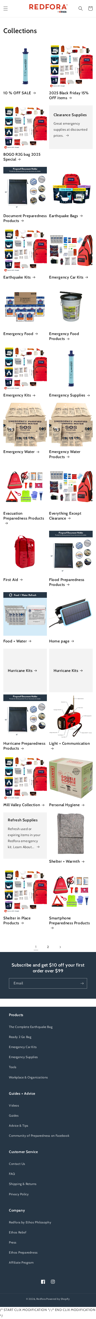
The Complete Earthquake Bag (30, 1027)
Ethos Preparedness (23, 1252)
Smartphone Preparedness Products (69, 920)
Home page (59, 641)
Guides (14, 1115)
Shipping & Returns (23, 1184)
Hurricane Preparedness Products (24, 746)
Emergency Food (18, 333)
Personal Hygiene (64, 805)
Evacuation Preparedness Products (23, 515)
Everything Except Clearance (65, 515)
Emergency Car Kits (66, 277)
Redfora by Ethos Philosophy (30, 1222)
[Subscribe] (82, 983)
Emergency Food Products (64, 336)
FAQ (12, 1174)
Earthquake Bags (63, 216)
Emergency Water (19, 451)
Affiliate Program (21, 1262)
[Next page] (60, 947)
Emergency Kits (17, 395)
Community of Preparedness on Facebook (39, 1136)
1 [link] (36, 947)
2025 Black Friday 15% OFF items (69, 95)
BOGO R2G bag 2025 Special (21, 156)
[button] (5, 8)
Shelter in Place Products (17, 920)
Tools (13, 1067)
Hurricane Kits (20, 670)
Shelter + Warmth (64, 861)
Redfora (41, 1298)
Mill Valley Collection (21, 805)
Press (13, 1242)
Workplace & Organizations (28, 1077)
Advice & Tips (18, 1126)
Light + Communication (69, 743)
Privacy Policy (19, 1194)
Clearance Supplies (70, 115)
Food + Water (15, 641)
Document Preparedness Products (25, 218)
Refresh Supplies (23, 820)
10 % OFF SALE (17, 93)
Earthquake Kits (17, 277)
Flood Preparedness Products (66, 582)
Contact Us (17, 1164)
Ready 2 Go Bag (20, 1037)
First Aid (10, 579)
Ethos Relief (17, 1232)
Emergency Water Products (65, 454)
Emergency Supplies (67, 395)
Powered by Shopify (58, 1298)
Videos (14, 1105)
